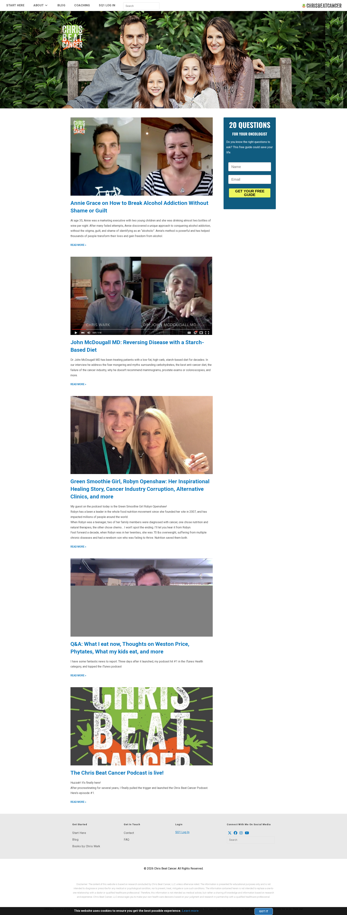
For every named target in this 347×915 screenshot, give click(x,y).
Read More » (78, 245)
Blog (75, 839)
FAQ (126, 839)
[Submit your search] (155, 5)
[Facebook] (235, 833)
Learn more (190, 910)
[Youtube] (247, 833)
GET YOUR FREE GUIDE (249, 193)
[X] (230, 833)
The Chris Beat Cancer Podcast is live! (117, 773)
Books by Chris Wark (86, 846)
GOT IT (263, 911)
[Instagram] (241, 833)
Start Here (79, 833)
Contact (129, 833)
